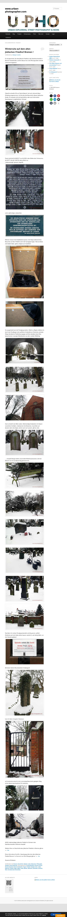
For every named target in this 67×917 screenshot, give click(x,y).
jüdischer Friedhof (9, 868)
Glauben (25, 864)
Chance (15, 867)
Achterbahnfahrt (30, 865)
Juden (39, 867)
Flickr (34, 34)
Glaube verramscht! (54, 60)
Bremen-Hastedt (9, 867)
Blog (14, 34)
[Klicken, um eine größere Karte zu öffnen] (55, 81)
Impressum (8, 37)
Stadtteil (7, 865)
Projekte (19, 34)
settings (44, 915)
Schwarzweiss (27, 34)
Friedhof (28, 867)
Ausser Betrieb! (53, 68)
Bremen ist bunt (38, 865)
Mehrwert (30, 868)
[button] (51, 95)
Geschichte (20, 864)
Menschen (33, 864)
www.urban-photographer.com (15, 10)
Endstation (19, 867)
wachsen (40, 868)
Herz (36, 867)
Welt (6, 869)
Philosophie (39, 864)
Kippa (15, 868)
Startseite (8, 34)
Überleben (35, 868)
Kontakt (48, 34)
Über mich (40, 34)
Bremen (15, 864)
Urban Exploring (13, 865)
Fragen (24, 867)
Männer (26, 868)
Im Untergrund (53, 72)
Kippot (18, 868)
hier (8, 850)
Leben (29, 864)
